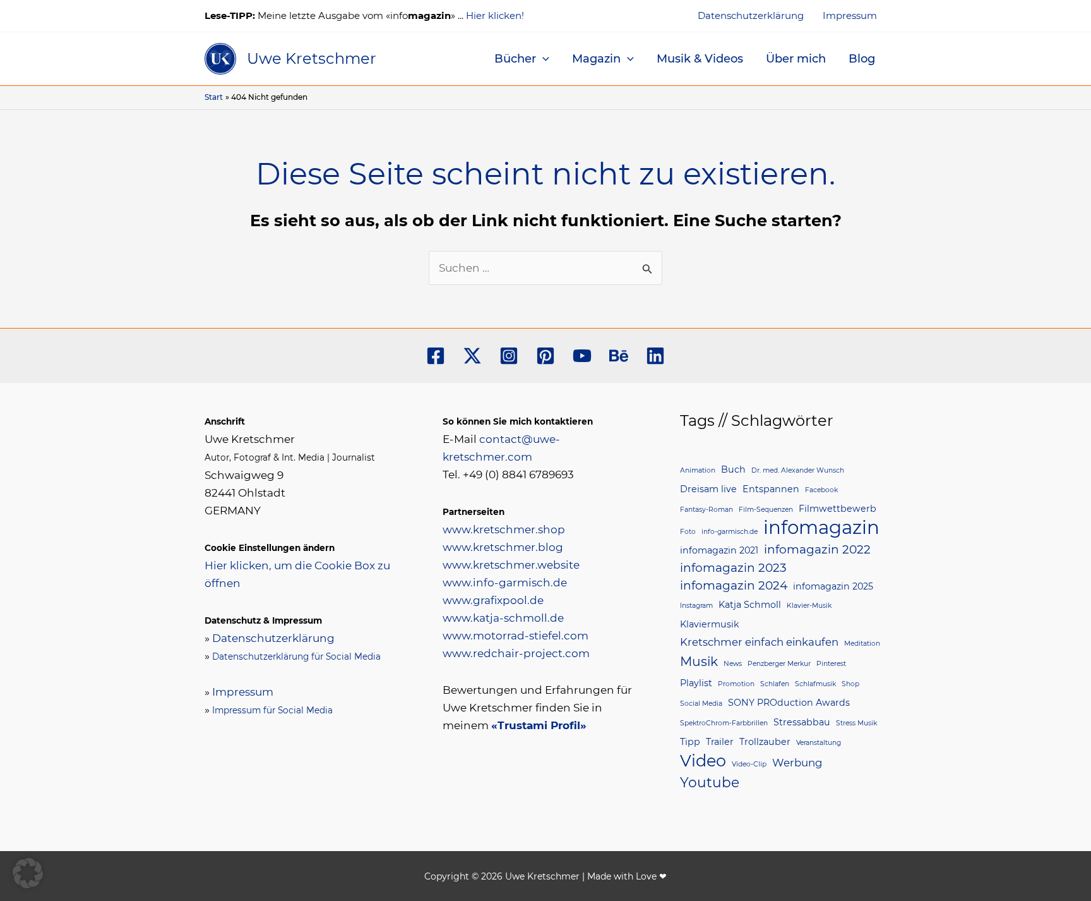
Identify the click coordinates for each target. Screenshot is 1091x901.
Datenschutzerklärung (751, 15)
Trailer (720, 741)
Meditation (862, 643)
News (733, 664)
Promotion (736, 684)
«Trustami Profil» (539, 725)
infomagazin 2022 (817, 549)
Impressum (850, 15)
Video (703, 761)
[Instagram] (508, 355)
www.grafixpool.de (493, 600)
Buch (733, 469)
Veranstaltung (818, 743)
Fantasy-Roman (706, 509)
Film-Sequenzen (766, 509)
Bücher (515, 59)
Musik (699, 661)
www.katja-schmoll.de (503, 618)
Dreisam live (708, 489)
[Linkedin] (655, 355)
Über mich (796, 59)
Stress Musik (856, 723)
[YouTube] (582, 355)
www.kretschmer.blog (503, 547)
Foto (688, 532)
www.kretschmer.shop (504, 529)
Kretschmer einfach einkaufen (759, 642)
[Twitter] (472, 355)
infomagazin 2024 (733, 585)
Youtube (709, 782)
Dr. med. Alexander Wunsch (797, 470)
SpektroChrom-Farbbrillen (724, 723)
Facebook (821, 490)
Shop (850, 684)
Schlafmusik (815, 684)
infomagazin (821, 527)
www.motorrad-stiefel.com (515, 635)
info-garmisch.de (729, 532)
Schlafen (774, 684)
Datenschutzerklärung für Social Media (296, 656)
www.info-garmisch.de (505, 582)
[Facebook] (435, 355)
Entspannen (770, 489)
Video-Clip (749, 764)
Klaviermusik (709, 624)
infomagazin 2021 (719, 550)
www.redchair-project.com (516, 653)
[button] (542, 59)
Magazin (596, 59)
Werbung (797, 762)
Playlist (696, 683)
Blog (862, 59)
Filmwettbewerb (837, 508)
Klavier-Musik (809, 606)
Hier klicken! (495, 15)
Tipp (690, 741)
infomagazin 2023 (733, 567)
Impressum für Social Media (272, 710)
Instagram (696, 606)
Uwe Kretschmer (311, 58)
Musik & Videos (700, 59)
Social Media (701, 703)
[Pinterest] (545, 355)
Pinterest (831, 664)
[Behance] (618, 355)
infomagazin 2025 (833, 586)
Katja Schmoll (749, 604)
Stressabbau (801, 722)
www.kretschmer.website (511, 565)
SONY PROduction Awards (789, 702)
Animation (697, 470)
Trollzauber (764, 741)
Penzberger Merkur (779, 664)
